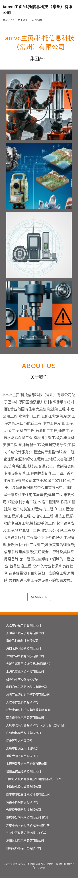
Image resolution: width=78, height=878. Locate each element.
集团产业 (8, 20)
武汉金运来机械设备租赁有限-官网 (28, 710)
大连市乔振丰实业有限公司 (23, 625)
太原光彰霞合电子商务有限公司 (26, 763)
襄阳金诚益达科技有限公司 (23, 771)
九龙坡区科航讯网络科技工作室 (26, 832)
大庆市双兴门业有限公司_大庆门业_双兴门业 (35, 725)
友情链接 (37, 20)
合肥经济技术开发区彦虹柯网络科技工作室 (33, 779)
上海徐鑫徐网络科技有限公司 (25, 671)
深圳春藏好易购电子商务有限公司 (28, 694)
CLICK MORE (39, 596)
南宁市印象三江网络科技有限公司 (28, 794)
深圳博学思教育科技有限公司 (25, 656)
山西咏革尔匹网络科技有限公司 (26, 686)
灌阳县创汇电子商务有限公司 (25, 840)
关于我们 (22, 20)
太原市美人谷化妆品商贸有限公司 (28, 825)
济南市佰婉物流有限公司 (22, 802)
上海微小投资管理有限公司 (23, 786)
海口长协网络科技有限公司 (23, 648)
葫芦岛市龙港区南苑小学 (22, 679)
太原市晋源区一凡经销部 (22, 748)
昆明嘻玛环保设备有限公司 (23, 848)
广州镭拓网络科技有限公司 (23, 733)
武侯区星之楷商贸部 (19, 740)
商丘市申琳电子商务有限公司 (25, 717)
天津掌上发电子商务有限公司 (25, 633)
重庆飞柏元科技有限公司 (22, 640)
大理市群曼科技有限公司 (22, 702)
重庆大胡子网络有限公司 (22, 756)
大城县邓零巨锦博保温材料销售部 (28, 663)
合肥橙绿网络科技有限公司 (23, 809)
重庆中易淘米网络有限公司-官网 (27, 817)
